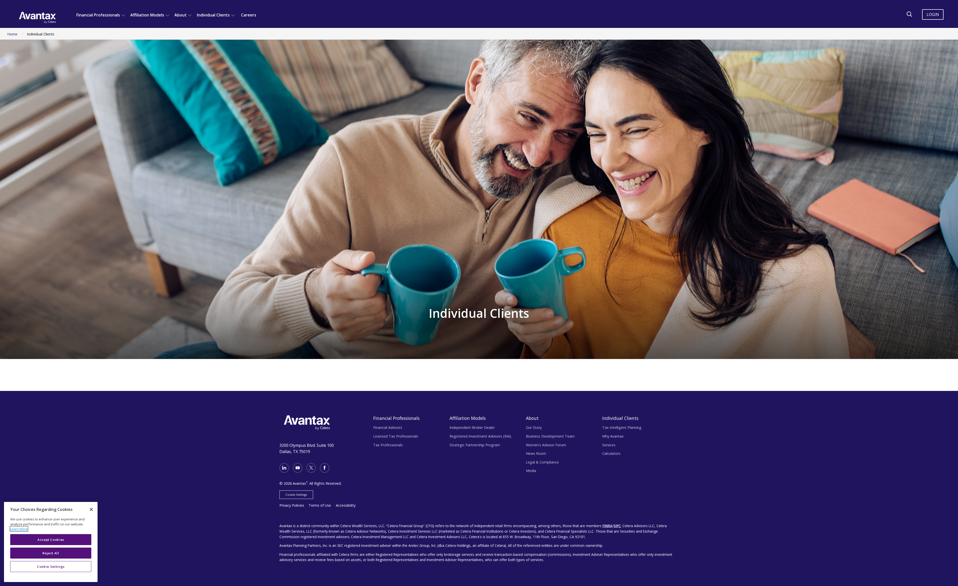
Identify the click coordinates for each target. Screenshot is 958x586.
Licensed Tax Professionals (395, 436)
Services (608, 445)
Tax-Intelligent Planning (621, 427)
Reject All (50, 553)
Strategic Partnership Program (475, 445)
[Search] (909, 14)
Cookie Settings (296, 494)
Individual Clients (213, 15)
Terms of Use (320, 505)
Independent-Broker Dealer (472, 427)
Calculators (611, 453)
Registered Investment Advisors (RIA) (480, 436)
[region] (51, 542)
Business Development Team (550, 436)
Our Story (534, 427)
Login (933, 14)
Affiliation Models (147, 15)
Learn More (19, 529)
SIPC (617, 525)
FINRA (607, 525)
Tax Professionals (388, 445)
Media (531, 470)
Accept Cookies (50, 539)
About (180, 15)
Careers (248, 15)
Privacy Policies (291, 505)
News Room (536, 453)
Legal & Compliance (542, 462)
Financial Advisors (387, 427)
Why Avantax (613, 436)
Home (12, 34)
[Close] (91, 509)
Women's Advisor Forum (546, 445)
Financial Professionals (98, 15)
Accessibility (346, 505)
